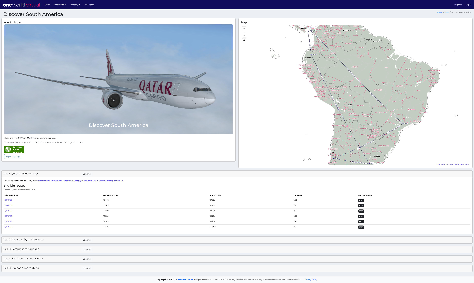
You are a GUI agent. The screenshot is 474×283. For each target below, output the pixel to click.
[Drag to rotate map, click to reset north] (244, 35)
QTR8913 (8, 205)
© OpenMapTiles (442, 164)
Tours (447, 12)
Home (47, 5)
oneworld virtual (185, 280)
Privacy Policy (311, 280)
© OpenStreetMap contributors (459, 164)
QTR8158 (8, 211)
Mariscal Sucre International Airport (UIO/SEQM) (59, 180)
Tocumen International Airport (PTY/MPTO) (103, 180)
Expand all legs (13, 156)
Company (74, 5)
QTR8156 (8, 200)
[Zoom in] (244, 28)
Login (468, 5)
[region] (355, 95)
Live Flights (89, 5)
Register (458, 5)
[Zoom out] (244, 32)
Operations (59, 5)
